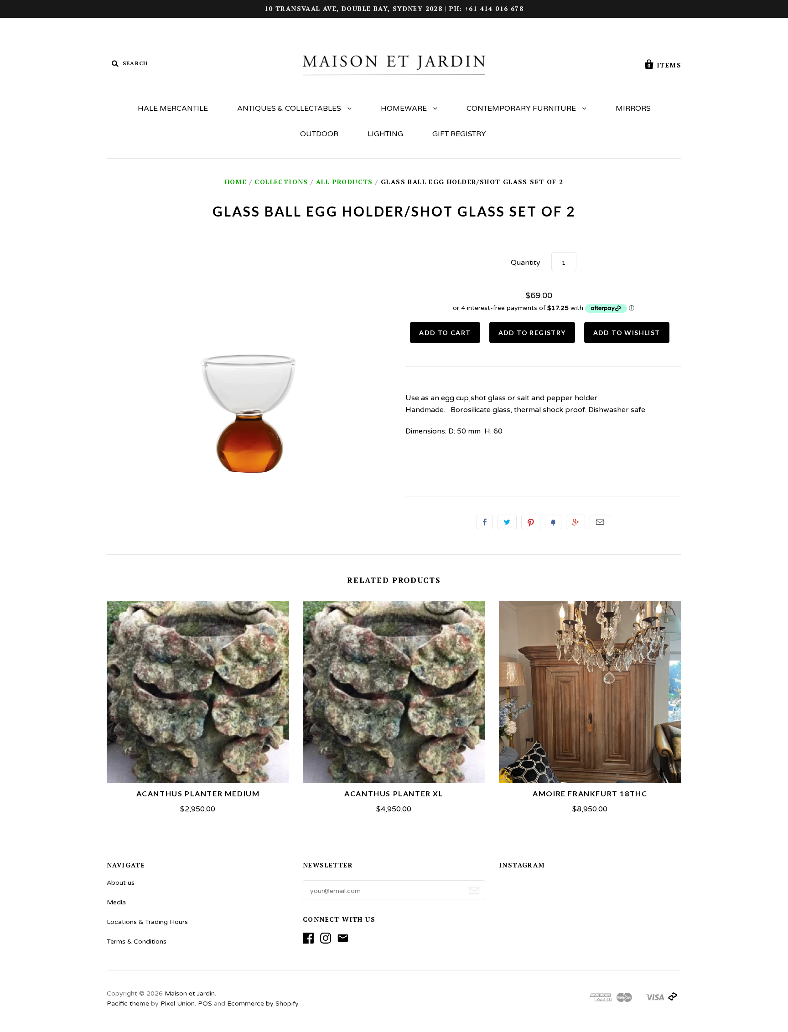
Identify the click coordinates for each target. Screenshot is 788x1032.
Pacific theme (128, 1003)
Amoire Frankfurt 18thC (590, 793)
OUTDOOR (319, 134)
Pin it (530, 522)
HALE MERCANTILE (173, 108)
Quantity (525, 262)
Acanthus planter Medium (198, 793)
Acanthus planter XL (393, 793)
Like (485, 522)
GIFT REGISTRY (459, 134)
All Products (344, 181)
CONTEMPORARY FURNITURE (522, 108)
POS (205, 1003)
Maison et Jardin (190, 993)
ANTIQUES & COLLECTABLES (290, 108)
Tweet (507, 522)
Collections (281, 181)
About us (121, 883)
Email (600, 522)
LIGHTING (385, 134)
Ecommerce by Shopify (262, 1003)
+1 (575, 522)
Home (236, 181)
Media (116, 902)
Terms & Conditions (136, 941)
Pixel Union (178, 1003)
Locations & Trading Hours (147, 922)
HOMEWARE (405, 108)
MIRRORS (633, 108)
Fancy (553, 522)
